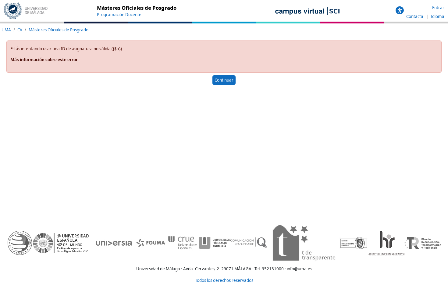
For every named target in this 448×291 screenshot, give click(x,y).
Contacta (415, 16)
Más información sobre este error (44, 59)
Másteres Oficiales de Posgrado (58, 30)
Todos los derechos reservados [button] (224, 280)
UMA (6, 30)
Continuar (224, 80)
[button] (399, 10)
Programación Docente (119, 14)
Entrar (438, 7)
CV (19, 30)
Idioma (437, 16)
